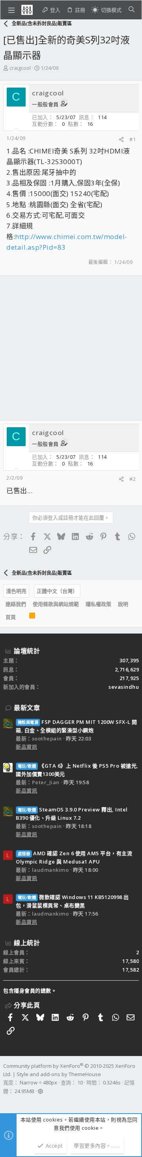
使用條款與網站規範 (56, 603)
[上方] (22, 617)
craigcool (20, 67)
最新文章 (27, 707)
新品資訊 (26, 746)
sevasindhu (123, 686)
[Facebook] (6, 1101)
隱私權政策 (98, 603)
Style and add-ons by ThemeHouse (59, 1074)
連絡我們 (16, 603)
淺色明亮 (16, 590)
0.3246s (112, 1082)
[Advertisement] (71, 348)
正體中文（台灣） (57, 590)
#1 (132, 139)
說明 (123, 603)
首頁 (11, 617)
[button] (11, 10)
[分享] (121, 139)
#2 (132, 478)
